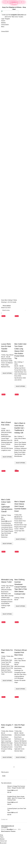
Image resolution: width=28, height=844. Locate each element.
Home (3, 300)
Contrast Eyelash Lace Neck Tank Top (16, 809)
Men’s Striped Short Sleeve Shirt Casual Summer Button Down (20, 506)
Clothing (10, 300)
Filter (3, 776)
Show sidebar (7, 305)
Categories (4, 42)
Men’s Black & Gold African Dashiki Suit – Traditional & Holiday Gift (19, 428)
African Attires (22, 438)
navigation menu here (17, 14)
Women (11, 355)
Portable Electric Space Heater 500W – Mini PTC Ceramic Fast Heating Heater (16, 798)
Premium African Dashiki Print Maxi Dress (20, 652)
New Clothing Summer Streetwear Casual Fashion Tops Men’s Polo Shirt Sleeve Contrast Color (20, 587)
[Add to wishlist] (3, 370)
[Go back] (3, 34)
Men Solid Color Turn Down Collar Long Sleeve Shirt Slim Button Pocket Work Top (20, 351)
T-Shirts (3, 355)
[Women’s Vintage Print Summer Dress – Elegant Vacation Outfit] (3, 789)
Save (4, 316)
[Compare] (3, 341)
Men (6, 300)
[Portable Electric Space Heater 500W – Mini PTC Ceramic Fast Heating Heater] (3, 800)
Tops (7, 355)
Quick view (3, 377)
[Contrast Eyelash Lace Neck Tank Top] (3, 812)
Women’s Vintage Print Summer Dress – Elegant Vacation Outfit (16, 787)
